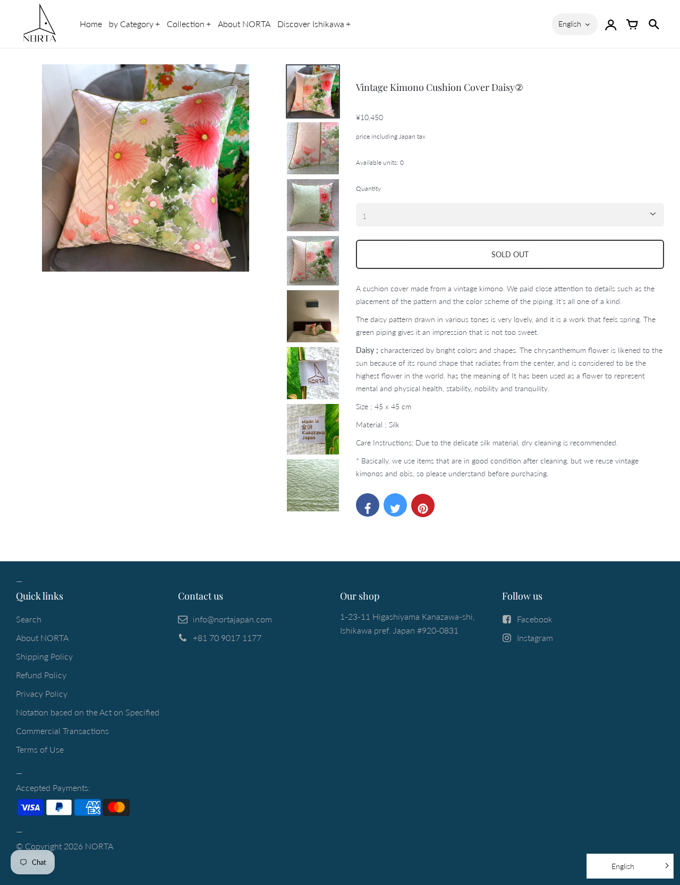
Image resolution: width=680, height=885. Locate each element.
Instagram (535, 638)
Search (28, 619)
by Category (131, 24)
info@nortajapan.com (232, 619)
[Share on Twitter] (395, 505)
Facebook (534, 619)
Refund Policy (41, 675)
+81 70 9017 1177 (227, 638)
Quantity (368, 188)
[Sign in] (611, 24)
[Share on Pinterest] (423, 505)
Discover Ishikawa (310, 24)
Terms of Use (40, 749)
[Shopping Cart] (632, 24)
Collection (186, 24)
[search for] (653, 24)
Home (91, 24)
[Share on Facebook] (367, 505)
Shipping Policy (44, 656)
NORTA (99, 846)
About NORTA (244, 24)
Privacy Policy (41, 693)
